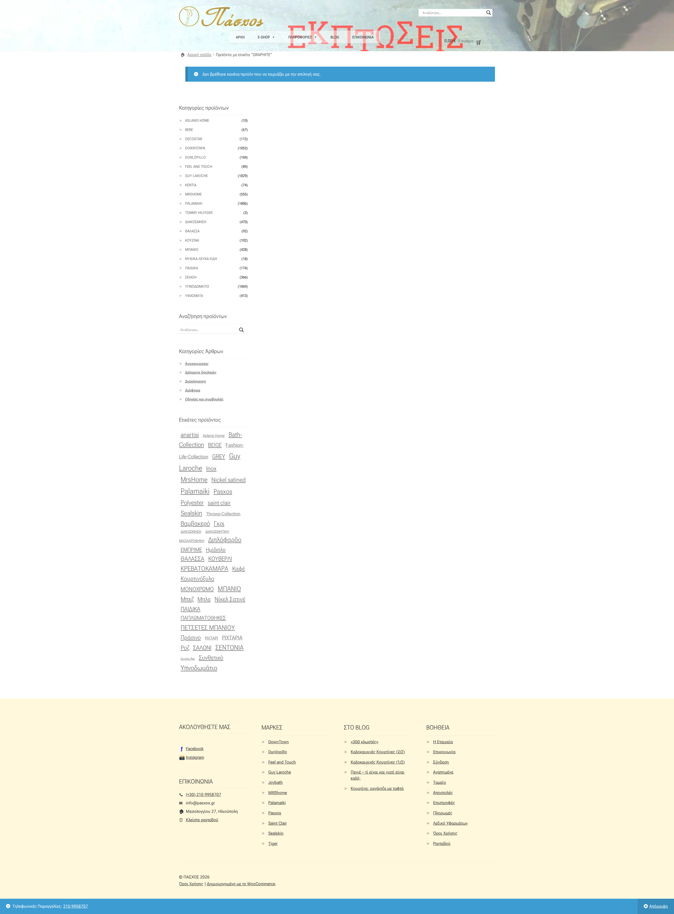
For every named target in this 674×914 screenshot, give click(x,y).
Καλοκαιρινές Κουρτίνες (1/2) (378, 762)
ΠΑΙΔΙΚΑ (190, 609)
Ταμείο (439, 782)
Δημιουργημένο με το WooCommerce (241, 883)
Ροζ (185, 647)
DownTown (195, 148)
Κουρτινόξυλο (197, 578)
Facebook (195, 748)
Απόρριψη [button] (658, 906)
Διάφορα (192, 390)
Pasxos (223, 491)
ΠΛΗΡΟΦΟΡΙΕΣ (300, 37)
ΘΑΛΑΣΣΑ (192, 558)
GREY (218, 456)
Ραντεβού (441, 843)
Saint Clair (277, 823)
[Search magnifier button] (488, 12)
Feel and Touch (198, 166)
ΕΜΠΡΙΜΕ (191, 549)
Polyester (192, 502)
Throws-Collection (223, 513)
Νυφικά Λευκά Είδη (201, 259)
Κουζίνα (192, 240)
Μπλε (204, 599)
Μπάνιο (191, 249)
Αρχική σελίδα (199, 54)
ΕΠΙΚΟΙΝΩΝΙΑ (363, 37)
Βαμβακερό (195, 523)
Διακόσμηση (195, 222)
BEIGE (215, 445)
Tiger (272, 843)
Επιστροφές (444, 802)
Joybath (275, 782)
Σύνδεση (441, 762)
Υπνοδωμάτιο (197, 286)
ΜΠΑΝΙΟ (229, 589)
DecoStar (193, 139)
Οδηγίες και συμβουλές (204, 399)
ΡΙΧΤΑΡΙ (211, 638)
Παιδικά (191, 268)
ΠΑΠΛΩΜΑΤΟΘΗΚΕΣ (203, 618)
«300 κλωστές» (364, 741)
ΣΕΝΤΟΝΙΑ (229, 647)
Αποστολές (443, 792)
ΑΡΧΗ (240, 37)
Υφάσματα (194, 296)
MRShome (277, 792)
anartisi (190, 434)
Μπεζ (187, 599)
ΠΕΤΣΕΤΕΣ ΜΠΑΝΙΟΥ (208, 627)
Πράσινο (191, 637)
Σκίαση (190, 277)
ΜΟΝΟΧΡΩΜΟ (197, 589)
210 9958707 (75, 906)
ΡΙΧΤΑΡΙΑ (232, 638)
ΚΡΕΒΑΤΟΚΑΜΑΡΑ (204, 568)
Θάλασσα (192, 231)
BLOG (334, 37)
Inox (211, 468)
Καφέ (238, 568)
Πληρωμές (442, 812)
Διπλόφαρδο (224, 540)
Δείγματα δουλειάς (200, 372)
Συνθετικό (211, 657)
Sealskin (191, 513)
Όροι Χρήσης (445, 833)
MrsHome (193, 194)
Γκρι (219, 523)
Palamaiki (193, 203)
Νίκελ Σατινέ (230, 599)
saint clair (219, 502)
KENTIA (190, 185)
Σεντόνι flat (188, 659)
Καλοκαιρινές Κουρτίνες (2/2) (378, 751)
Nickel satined (228, 479)
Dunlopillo (195, 157)
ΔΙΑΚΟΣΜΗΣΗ (191, 531)
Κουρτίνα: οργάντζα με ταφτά (377, 788)
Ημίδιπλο (216, 549)
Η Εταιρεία (443, 741)
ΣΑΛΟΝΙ (202, 647)
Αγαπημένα (443, 772)
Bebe (189, 130)
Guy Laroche (279, 772)
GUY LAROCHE (196, 176)
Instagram (195, 757)
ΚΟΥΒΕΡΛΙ (220, 558)
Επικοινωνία (444, 751)
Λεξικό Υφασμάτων (450, 823)
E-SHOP (264, 37)
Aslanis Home (197, 120)
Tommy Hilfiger (198, 213)
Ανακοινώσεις (197, 363)
